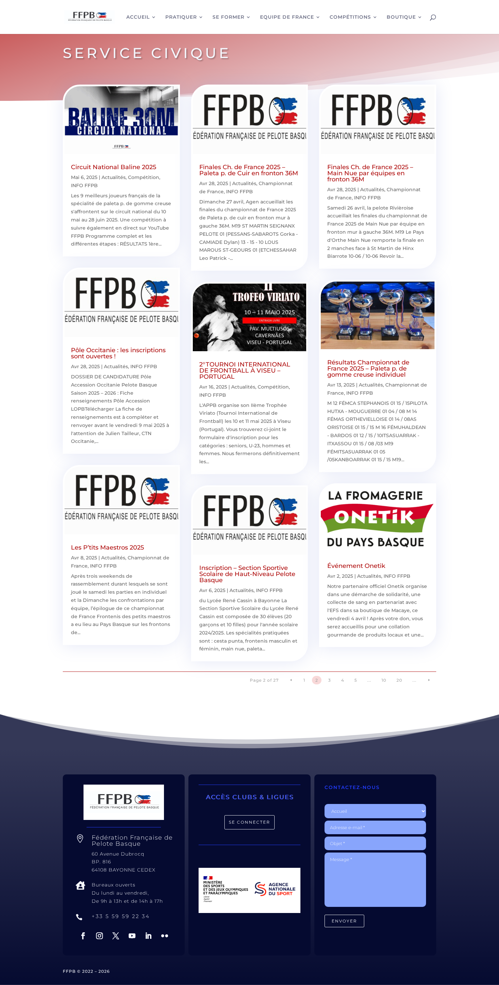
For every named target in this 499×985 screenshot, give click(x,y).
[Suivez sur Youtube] (132, 936)
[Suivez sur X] (116, 936)
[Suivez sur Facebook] (83, 936)
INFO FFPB (84, 185)
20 (399, 680)
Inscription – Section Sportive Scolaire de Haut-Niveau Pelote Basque (247, 574)
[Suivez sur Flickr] (164, 936)
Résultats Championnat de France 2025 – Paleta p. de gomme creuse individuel (368, 368)
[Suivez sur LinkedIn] (148, 936)
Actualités (113, 177)
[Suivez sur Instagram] (99, 936)
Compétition (143, 177)
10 (384, 680)
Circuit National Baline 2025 (113, 167)
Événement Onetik (356, 566)
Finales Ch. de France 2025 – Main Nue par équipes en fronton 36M (370, 173)
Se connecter (249, 822)
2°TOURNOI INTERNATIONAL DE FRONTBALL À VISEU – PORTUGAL (244, 370)
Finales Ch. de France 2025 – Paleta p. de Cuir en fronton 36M (248, 170)
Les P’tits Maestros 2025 (107, 547)
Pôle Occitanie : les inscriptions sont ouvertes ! (118, 353)
